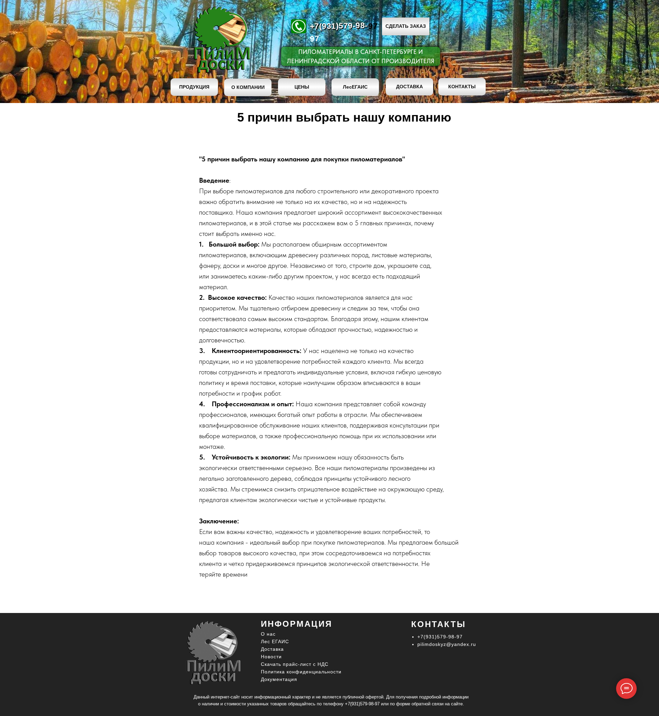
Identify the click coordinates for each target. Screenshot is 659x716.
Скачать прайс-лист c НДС (294, 664)
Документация (279, 679)
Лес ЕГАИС (275, 641)
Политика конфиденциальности (301, 671)
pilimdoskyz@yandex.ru (446, 644)
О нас (268, 634)
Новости (271, 656)
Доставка (272, 649)
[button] (405, 26)
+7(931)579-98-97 (362, 703)
